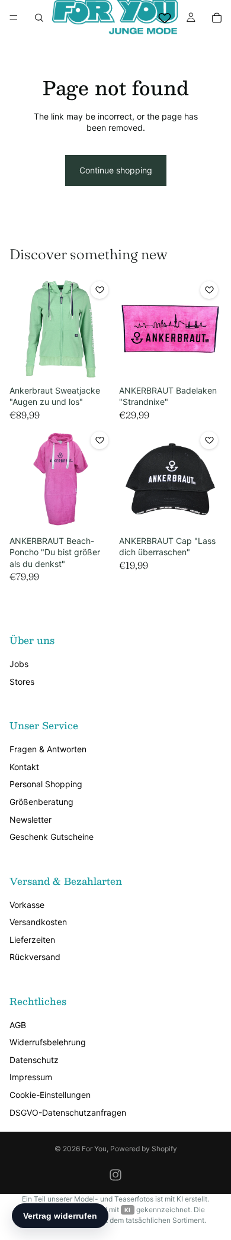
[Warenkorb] (217, 18)
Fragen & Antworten (47, 749)
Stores (21, 682)
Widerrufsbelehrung (47, 1042)
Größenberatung (41, 802)
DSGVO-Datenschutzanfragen (67, 1112)
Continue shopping (115, 170)
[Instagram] (115, 1175)
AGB (17, 1025)
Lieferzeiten (32, 940)
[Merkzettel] (165, 18)
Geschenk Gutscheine (51, 837)
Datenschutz (34, 1060)
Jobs (18, 664)
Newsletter (30, 819)
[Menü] (13, 17)
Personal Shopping (45, 784)
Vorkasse (26, 905)
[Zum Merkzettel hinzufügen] (99, 290)
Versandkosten (38, 922)
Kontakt (24, 767)
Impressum (30, 1077)
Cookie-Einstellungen (50, 1095)
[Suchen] (39, 18)
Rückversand (34, 957)
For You (94, 1148)
